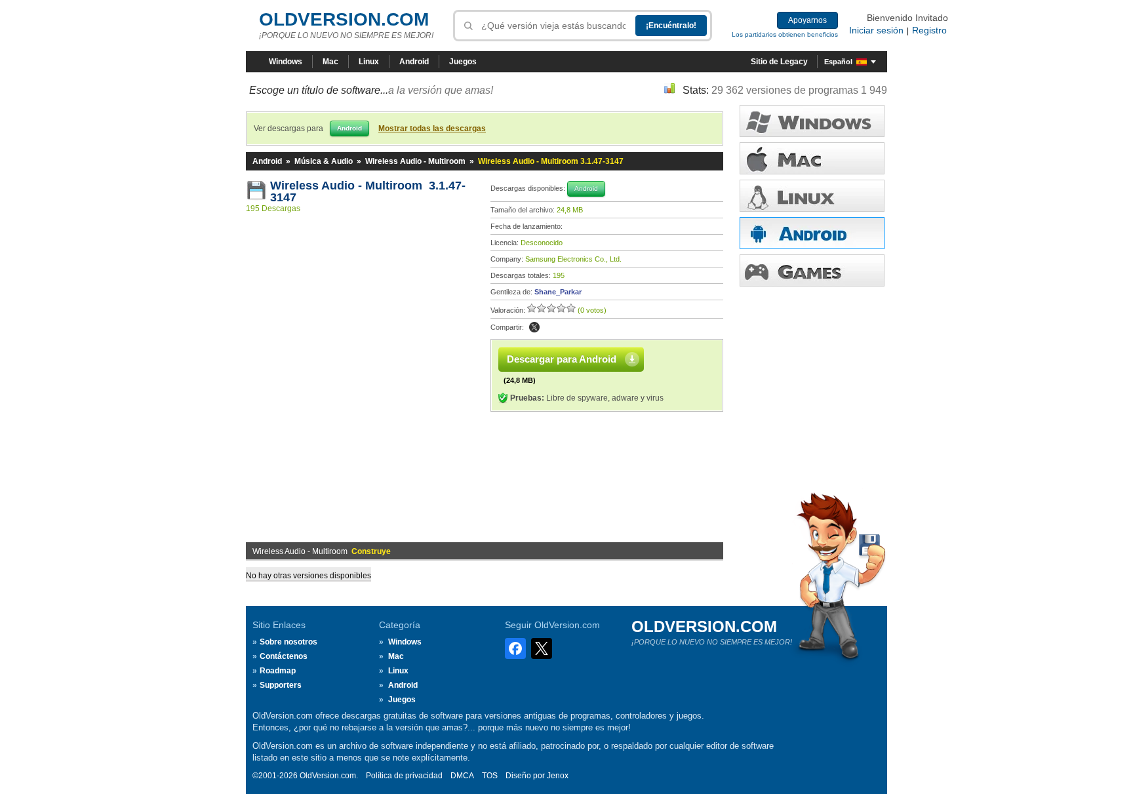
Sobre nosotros (288, 641)
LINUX (812, 196)
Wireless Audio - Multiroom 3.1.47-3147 (368, 191)
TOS (490, 775)
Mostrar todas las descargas (432, 128)
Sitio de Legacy (779, 61)
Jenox (557, 775)
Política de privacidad (404, 775)
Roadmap (278, 670)
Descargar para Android (561, 359)
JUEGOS (812, 270)
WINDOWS (812, 121)
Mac (330, 61)
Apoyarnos (807, 20)
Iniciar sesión (876, 30)
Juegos (463, 61)
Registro (929, 30)
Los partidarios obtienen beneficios (785, 34)
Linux (369, 61)
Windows (285, 61)
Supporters (281, 685)
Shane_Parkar (558, 292)
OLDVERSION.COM (344, 19)
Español (838, 62)
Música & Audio (323, 161)
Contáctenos (284, 656)
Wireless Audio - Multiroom (415, 161)
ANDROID (812, 233)
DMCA (462, 775)
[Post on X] (534, 327)
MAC (812, 158)
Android (414, 61)
